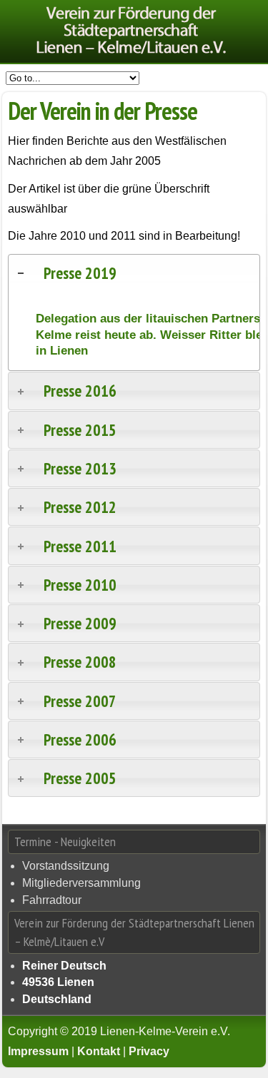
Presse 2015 (80, 429)
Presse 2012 (80, 507)
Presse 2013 (80, 468)
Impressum (38, 1051)
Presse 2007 (80, 701)
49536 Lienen (58, 982)
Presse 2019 (80, 273)
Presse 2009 (80, 623)
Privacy (149, 1051)
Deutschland (56, 999)
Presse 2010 (80, 584)
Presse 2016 (80, 390)
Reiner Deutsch (64, 966)
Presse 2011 (80, 546)
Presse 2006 (80, 739)
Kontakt (98, 1051)
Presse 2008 (80, 661)
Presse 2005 (80, 778)
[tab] (134, 273)
